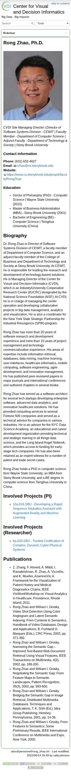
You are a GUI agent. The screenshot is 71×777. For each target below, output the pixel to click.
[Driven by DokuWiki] (35, 767)
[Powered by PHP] (27, 763)
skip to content (60, 3)
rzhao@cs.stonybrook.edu (35, 165)
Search (33, 23)
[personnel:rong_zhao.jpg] (33, 85)
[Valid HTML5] (44, 763)
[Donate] (11, 763)
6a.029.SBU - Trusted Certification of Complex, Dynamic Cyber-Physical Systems (38, 545)
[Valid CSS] (60, 763)
